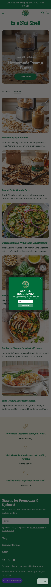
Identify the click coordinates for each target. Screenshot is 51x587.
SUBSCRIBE (25, 305)
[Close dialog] (41, 278)
